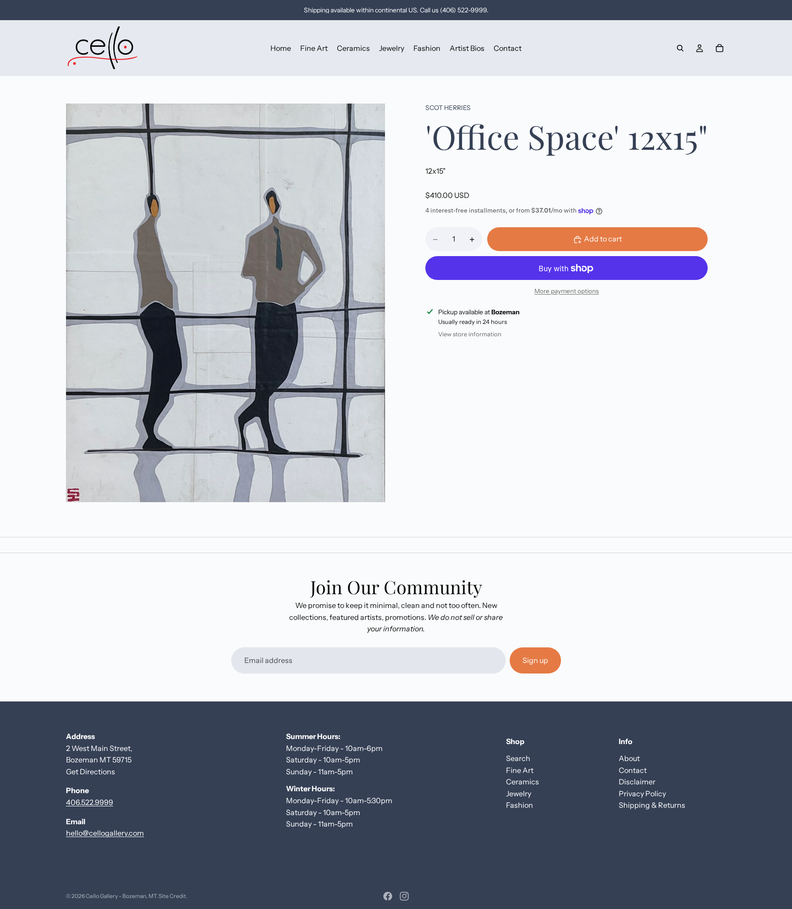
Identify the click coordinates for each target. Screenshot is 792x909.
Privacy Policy (642, 793)
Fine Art (520, 770)
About (629, 758)
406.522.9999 (89, 802)
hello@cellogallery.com (105, 833)
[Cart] (720, 48)
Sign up (535, 660)
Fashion (519, 805)
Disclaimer (637, 781)
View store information (469, 334)
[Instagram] (404, 896)
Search (518, 758)
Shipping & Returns (652, 805)
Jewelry (518, 793)
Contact (633, 770)
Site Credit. (173, 896)
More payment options (566, 291)
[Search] (680, 48)
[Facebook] (387, 896)
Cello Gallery (102, 896)
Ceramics (522, 781)
